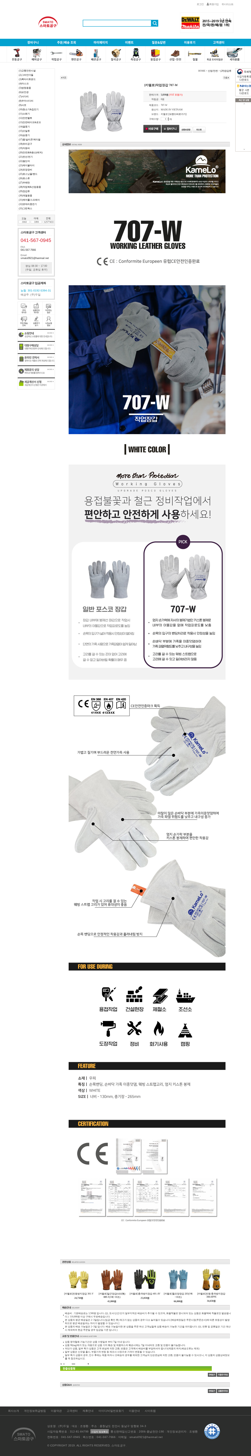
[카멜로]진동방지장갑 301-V (79, 1293)
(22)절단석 (24, 161)
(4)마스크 (24, 83)
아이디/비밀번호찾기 (111, 1410)
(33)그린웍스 (25, 208)
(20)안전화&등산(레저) (31, 152)
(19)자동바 (24, 148)
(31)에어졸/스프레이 (29, 199)
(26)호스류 (24, 178)
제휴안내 (88, 1410)
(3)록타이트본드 (27, 79)
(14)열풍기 (24, 126)
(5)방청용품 (25, 88)
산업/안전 (213, 70)
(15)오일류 (24, 131)
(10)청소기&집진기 (29, 109)
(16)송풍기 (24, 135)
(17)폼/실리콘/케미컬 (29, 139)
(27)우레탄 (24, 182)
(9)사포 (22, 105)
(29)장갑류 (24, 191)
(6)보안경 (24, 92)
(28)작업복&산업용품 (30, 187)
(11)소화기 (24, 113)
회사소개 (13, 1410)
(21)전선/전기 (26, 156)
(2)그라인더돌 (26, 75)
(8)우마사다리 (26, 100)
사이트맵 (150, 1410)
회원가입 (214, 4)
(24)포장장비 (25, 169)
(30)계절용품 (25, 195)
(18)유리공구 (25, 144)
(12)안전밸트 (25, 118)
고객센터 (72, 1410)
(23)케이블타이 (27, 165)
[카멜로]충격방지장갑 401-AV (145, 1293)
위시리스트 (227, 4)
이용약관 (56, 1410)
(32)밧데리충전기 (28, 204)
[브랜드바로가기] (177, 114)
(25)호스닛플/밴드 (28, 174)
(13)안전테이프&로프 (30, 122)
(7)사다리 (24, 96)
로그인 (200, 4)
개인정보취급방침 (35, 1410)
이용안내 (134, 1410)
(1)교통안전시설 (27, 70)
